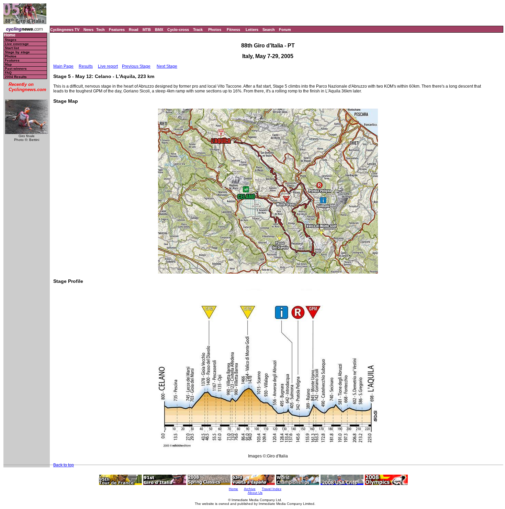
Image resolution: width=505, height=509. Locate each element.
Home (9, 35)
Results (86, 66)
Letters (252, 29)
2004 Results (16, 77)
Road (133, 29)
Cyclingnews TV (64, 29)
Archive (250, 489)
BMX (159, 29)
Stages (10, 40)
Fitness (233, 29)
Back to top (63, 465)
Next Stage (167, 66)
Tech (100, 29)
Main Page (63, 66)
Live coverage (17, 44)
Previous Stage (136, 66)
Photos (214, 29)
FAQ (8, 73)
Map (8, 64)
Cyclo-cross (178, 29)
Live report (108, 66)
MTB (147, 29)
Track (198, 29)
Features (117, 29)
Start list (12, 48)
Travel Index (271, 489)
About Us (255, 493)
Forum (285, 29)
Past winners (16, 68)
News (88, 29)
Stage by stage (17, 52)
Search (268, 29)
